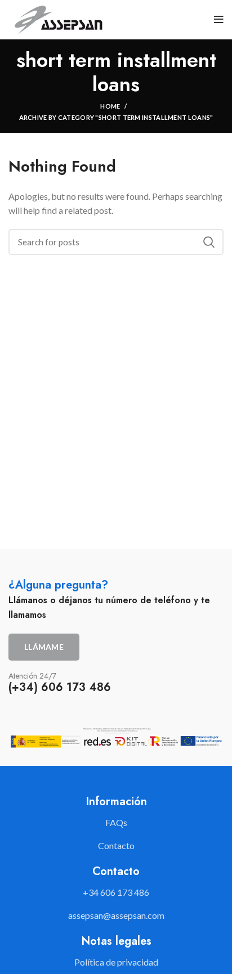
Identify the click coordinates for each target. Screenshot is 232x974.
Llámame (44, 647)
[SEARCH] (208, 242)
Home (110, 106)
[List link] (116, 892)
